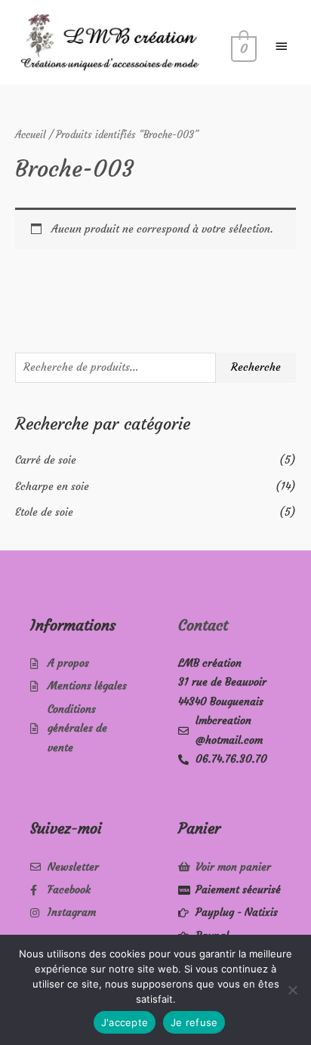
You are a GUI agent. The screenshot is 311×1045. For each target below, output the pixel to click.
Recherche (256, 367)
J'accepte (124, 1022)
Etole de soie (44, 512)
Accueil (30, 134)
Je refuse (194, 1022)
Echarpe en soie (52, 486)
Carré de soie (45, 460)
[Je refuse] (292, 989)
